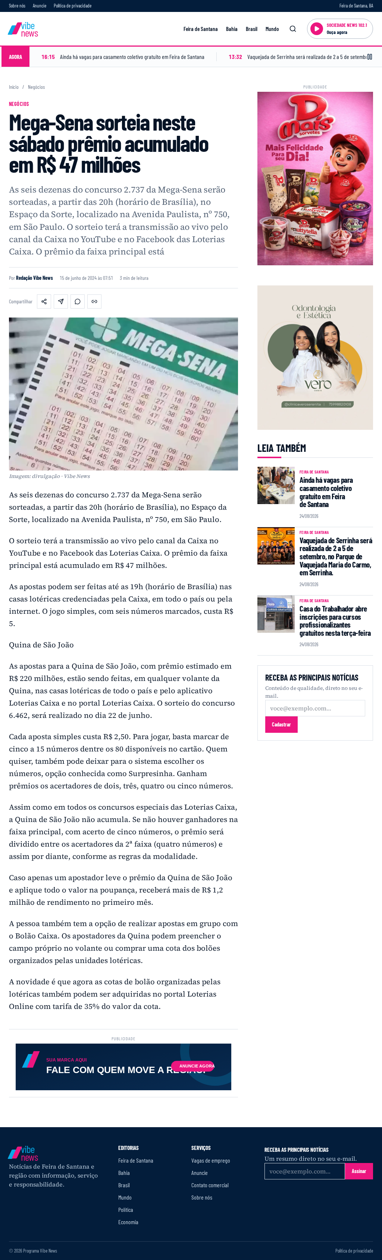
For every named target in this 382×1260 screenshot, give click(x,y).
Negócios (36, 87)
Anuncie (39, 6)
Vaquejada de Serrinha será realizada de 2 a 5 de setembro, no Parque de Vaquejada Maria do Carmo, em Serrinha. (336, 556)
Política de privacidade (72, 6)
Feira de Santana (201, 28)
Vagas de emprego (210, 1160)
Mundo (272, 28)
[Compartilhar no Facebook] (44, 301)
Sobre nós (17, 6)
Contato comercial (210, 1184)
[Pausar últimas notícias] (369, 56)
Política (125, 1209)
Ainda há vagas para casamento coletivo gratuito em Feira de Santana (326, 492)
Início (14, 87)
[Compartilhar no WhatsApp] (78, 301)
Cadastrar (281, 724)
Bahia (232, 28)
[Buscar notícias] (293, 29)
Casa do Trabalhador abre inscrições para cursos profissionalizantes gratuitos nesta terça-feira (335, 620)
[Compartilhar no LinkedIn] (61, 301)
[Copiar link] (94, 301)
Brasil (251, 28)
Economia (128, 1221)
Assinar (359, 1171)
